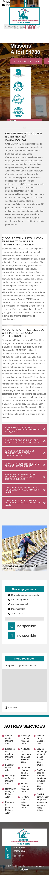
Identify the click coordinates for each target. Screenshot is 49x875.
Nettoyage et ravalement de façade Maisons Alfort (26, 755)
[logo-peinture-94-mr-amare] (24, 16)
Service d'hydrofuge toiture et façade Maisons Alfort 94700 (42, 757)
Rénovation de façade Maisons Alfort (10, 793)
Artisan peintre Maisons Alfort (9, 740)
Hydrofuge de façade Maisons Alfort (10, 779)
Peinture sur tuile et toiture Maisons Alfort (25, 802)
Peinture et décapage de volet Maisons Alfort (26, 773)
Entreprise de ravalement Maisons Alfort (10, 754)
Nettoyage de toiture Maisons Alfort (25, 740)
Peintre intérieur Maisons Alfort (25, 787)
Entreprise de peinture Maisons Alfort (10, 807)
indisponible (26, 626)
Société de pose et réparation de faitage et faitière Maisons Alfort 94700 (42, 779)
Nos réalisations (26, 61)
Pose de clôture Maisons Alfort (41, 740)
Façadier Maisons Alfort (9, 767)
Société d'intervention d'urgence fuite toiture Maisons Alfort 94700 (42, 802)
